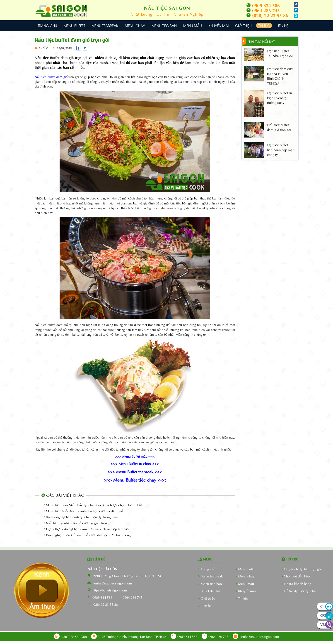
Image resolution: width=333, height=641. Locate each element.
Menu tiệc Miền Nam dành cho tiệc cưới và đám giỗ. (85, 510)
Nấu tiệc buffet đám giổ (51, 76)
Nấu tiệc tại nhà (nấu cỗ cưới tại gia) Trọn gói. (79, 522)
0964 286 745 (132, 597)
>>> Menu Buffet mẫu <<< (134, 455)
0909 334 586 (102, 597)
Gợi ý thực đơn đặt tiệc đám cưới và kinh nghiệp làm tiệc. (88, 528)
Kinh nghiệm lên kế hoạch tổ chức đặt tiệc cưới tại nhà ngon (90, 534)
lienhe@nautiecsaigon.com (112, 583)
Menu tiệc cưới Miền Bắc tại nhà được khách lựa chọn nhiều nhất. (94, 504)
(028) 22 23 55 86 (105, 604)
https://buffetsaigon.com (109, 590)
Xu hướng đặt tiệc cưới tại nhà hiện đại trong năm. (82, 516)
